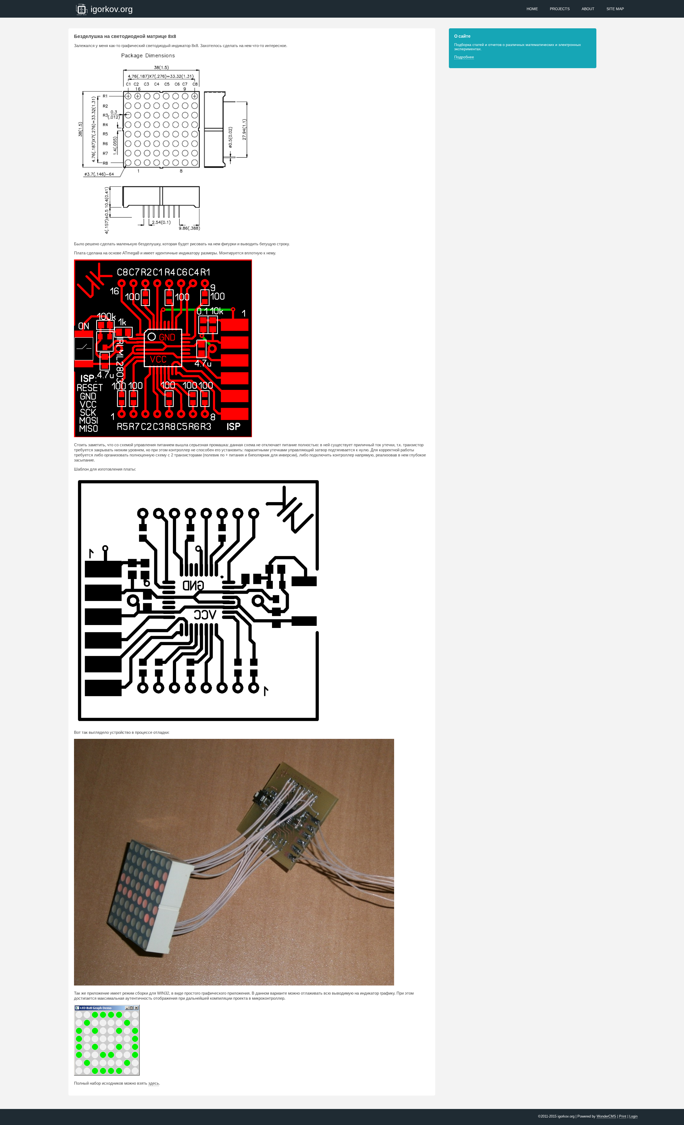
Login (633, 1116)
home (532, 9)
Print (622, 1116)
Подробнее (464, 57)
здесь (153, 1083)
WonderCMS (606, 1116)
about (588, 9)
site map (615, 9)
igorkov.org (112, 9)
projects (560, 9)
